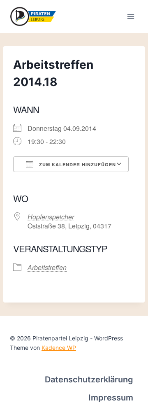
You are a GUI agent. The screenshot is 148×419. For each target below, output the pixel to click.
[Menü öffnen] (130, 16)
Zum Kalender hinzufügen (76, 164)
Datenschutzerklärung (89, 379)
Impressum (110, 398)
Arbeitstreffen (47, 267)
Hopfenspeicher (51, 216)
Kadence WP (59, 347)
